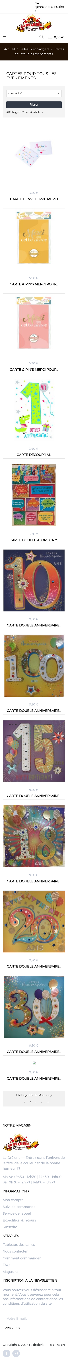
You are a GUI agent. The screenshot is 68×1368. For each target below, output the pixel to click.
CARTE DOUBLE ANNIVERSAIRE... (34, 625)
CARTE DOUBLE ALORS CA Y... (34, 540)
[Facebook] (6, 1354)
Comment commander (22, 1258)
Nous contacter (15, 1251)
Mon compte (13, 1200)
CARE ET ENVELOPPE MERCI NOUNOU (34, 199)
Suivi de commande (19, 1207)
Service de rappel (17, 1213)
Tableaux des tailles (19, 1245)
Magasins (10, 1272)
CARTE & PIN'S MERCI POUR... (34, 284)
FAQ (6, 1265)
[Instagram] (16, 1354)
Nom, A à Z (34, 93)
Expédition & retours (19, 1220)
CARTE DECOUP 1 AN (34, 455)
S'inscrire (10, 1227)
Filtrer (34, 104)
